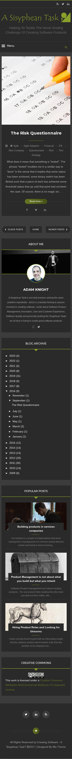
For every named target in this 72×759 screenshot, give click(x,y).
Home (35, 229)
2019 (12, 375)
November (19, 395)
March (17, 426)
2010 (12, 468)
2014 (12, 447)
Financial (51, 145)
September (19, 400)
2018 (12, 381)
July (15, 411)
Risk (53, 150)
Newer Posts (57, 229)
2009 (12, 473)
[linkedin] (68, 4)
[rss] (57, 4)
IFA (62, 145)
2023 (12, 355)
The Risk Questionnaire (36, 133)
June (16, 416)
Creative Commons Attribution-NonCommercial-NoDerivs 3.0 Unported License (35, 685)
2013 (12, 452)
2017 (12, 386)
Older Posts (15, 229)
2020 (12, 370)
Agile (18, 145)
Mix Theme (59, 746)
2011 (12, 462)
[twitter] (63, 4)
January (18, 436)
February (18, 431)
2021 (12, 365)
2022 (12, 360)
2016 (12, 391)
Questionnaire (38, 150)
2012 (12, 457)
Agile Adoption (33, 145)
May (15, 421)
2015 (12, 442)
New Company (18, 150)
